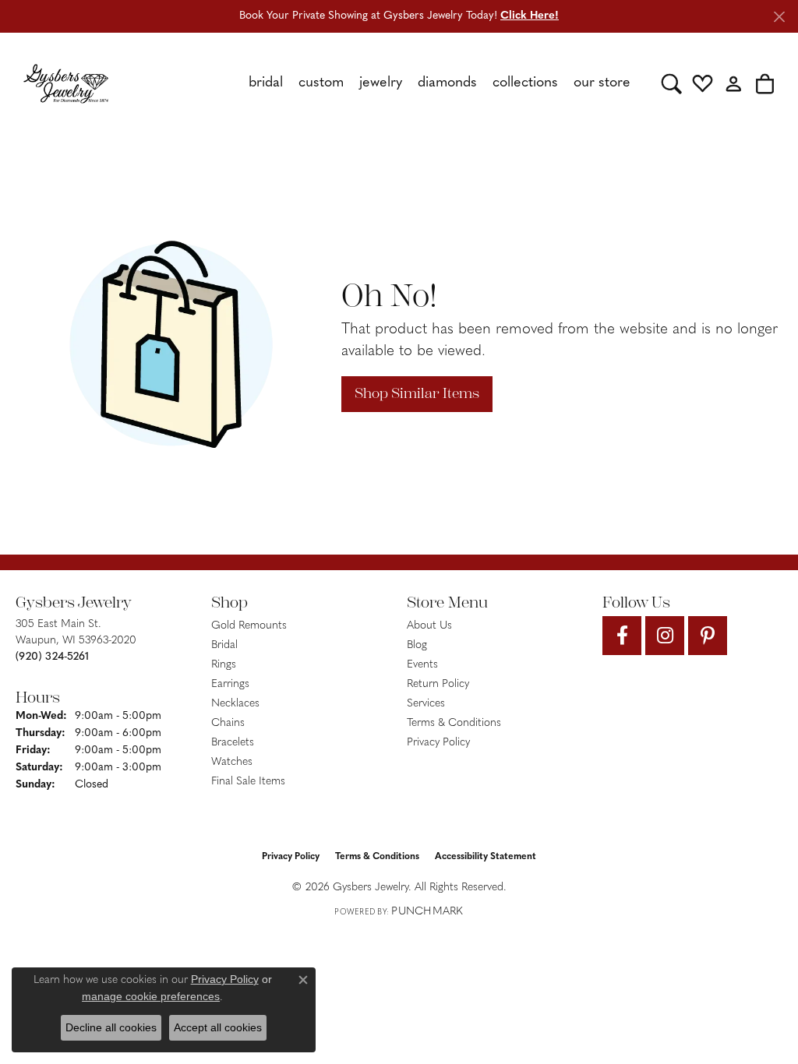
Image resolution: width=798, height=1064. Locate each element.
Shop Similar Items (417, 393)
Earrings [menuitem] (230, 684)
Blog (417, 645)
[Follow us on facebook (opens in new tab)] (621, 635)
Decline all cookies (111, 1027)
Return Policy (438, 684)
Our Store (602, 83)
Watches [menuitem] (231, 762)
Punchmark (427, 912)
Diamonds (447, 83)
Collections (525, 83)
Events (422, 665)
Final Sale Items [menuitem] (248, 781)
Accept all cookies (218, 1027)
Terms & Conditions (454, 723)
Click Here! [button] (529, 16)
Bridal (266, 83)
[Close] (779, 16)
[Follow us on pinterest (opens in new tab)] (707, 635)
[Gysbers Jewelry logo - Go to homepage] (66, 83)
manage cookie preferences (151, 996)
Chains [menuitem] (228, 723)
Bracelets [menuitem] (232, 743)
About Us (429, 626)
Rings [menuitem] (223, 665)
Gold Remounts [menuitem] (249, 626)
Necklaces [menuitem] (235, 704)
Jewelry (380, 83)
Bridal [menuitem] (224, 645)
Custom (321, 83)
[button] (671, 83)
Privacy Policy (438, 743)
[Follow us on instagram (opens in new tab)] (664, 635)
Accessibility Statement (485, 856)
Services (426, 704)
